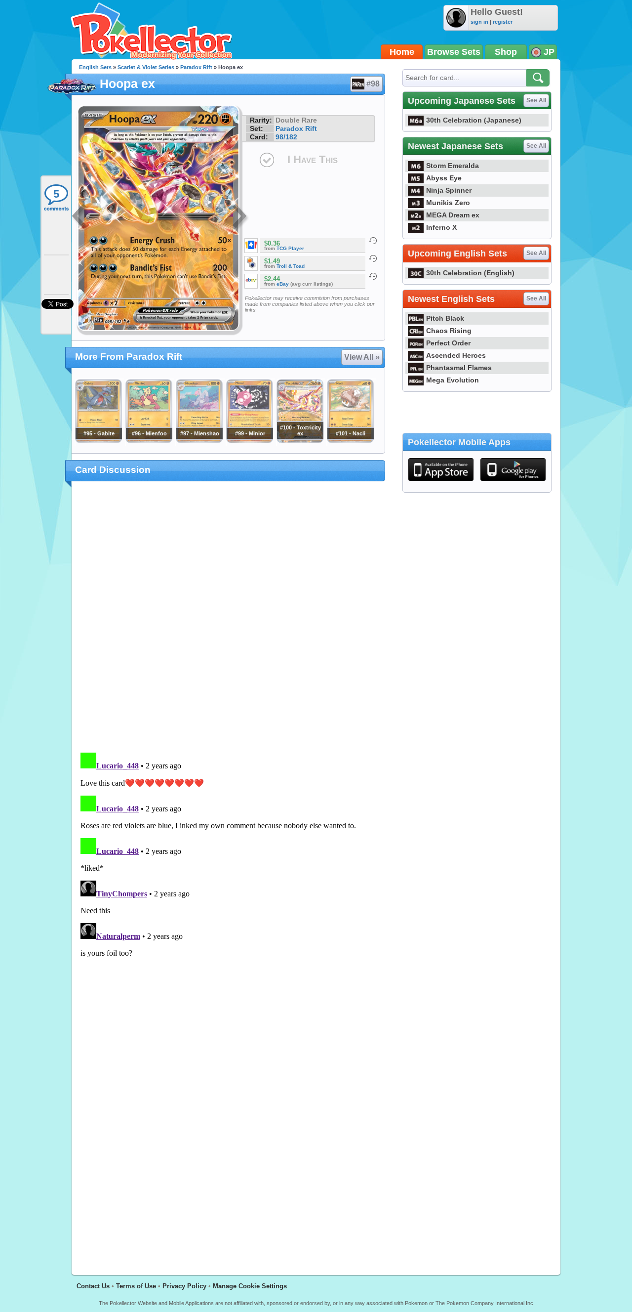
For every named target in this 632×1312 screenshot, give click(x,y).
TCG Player (290, 248)
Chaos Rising (449, 331)
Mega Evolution (452, 380)
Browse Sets (453, 52)
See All (536, 100)
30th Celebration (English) (470, 273)
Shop (506, 52)
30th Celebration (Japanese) (473, 120)
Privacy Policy (184, 1286)
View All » (362, 357)
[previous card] (80, 217)
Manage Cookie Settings (250, 1286)
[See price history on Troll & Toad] (373, 258)
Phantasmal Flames (459, 368)
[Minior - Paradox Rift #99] (249, 441)
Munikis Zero (448, 203)
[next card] (240, 217)
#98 (373, 84)
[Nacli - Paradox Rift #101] (350, 441)
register (503, 22)
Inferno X (441, 227)
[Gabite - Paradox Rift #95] (98, 441)
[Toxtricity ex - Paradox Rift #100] (299, 441)
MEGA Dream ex (452, 215)
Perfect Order (448, 343)
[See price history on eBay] (373, 276)
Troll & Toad (290, 266)
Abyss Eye (444, 178)
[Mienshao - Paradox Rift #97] (199, 441)
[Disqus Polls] (228, 617)
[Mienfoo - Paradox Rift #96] (148, 441)
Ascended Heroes (456, 355)
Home (402, 52)
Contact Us (93, 1286)
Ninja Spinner (449, 190)
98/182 (286, 137)
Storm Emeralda (452, 165)
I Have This (312, 159)
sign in (479, 22)
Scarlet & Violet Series (146, 67)
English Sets (95, 67)
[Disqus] (228, 872)
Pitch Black (445, 318)
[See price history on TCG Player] (373, 241)
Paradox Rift (196, 67)
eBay (282, 284)
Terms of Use (136, 1286)
